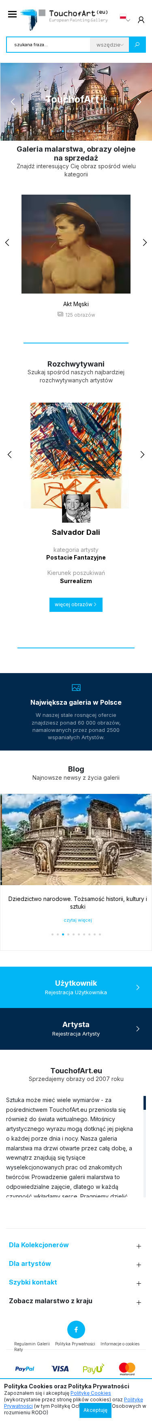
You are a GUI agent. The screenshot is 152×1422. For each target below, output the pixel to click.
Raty (18, 1349)
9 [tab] (95, 131)
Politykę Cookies (91, 1393)
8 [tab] (89, 131)
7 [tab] (84, 131)
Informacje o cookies (120, 1343)
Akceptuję (95, 1410)
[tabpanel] (76, 102)
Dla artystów (30, 1264)
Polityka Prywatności (75, 1343)
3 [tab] (63, 131)
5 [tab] (74, 131)
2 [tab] (58, 131)
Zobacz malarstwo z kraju (50, 1301)
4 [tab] (68, 131)
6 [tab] (79, 131)
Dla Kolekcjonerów (39, 1245)
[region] (76, 1146)
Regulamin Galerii (32, 1343)
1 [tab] (52, 131)
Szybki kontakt (33, 1282)
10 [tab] (100, 131)
